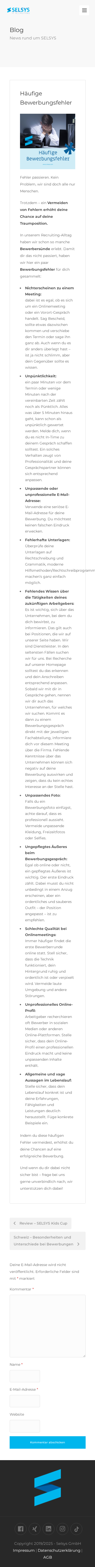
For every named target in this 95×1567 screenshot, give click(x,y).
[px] (76, 1529)
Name (16, 1364)
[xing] (34, 1529)
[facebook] (20, 1529)
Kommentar (22, 1289)
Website (17, 1414)
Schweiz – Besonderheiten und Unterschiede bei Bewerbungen (44, 1240)
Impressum (24, 1550)
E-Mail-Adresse (24, 1389)
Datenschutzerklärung (59, 1550)
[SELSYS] (18, 7)
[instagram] (62, 1529)
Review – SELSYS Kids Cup (42, 1223)
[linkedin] (48, 1529)
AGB (47, 1557)
